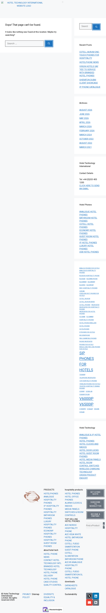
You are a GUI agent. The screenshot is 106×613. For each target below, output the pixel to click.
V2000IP (82, 391)
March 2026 (85, 126)
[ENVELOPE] (89, 602)
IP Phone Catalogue (89, 87)
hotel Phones (84, 326)
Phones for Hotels (86, 344)
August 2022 (85, 143)
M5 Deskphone (84, 335)
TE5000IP (82, 374)
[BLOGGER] (96, 602)
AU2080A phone (91, 279)
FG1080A (82, 317)
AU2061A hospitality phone (89, 276)
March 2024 (85, 135)
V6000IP (86, 398)
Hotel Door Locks (89, 450)
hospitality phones (86, 320)
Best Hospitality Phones (88, 288)
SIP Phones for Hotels (86, 361)
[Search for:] (24, 43)
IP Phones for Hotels (87, 332)
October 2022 (86, 139)
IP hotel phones (88, 242)
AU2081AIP (90, 285)
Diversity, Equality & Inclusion (49, 597)
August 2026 (85, 110)
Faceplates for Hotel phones (87, 312)
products (49, 489)
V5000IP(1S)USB (84, 394)
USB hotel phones (89, 252)
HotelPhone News (89, 62)
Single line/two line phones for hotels (89, 348)
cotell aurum (84, 298)
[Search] (49, 43)
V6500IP (86, 404)
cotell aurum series (87, 302)
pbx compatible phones (87, 338)
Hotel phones (86, 441)
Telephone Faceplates (87, 378)
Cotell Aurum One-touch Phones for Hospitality (89, 55)
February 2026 (86, 130)
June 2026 (84, 114)
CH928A (82, 291)
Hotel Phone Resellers (87, 323)
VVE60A (81, 412)
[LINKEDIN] (96, 596)
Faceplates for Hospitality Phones (89, 308)
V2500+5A (89, 391)
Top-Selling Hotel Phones (72, 520)
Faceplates (95, 305)
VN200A (96, 409)
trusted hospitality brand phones (89, 387)
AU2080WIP (91, 282)
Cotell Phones (84, 305)
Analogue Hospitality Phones (87, 271)
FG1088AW (89, 317)
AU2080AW (82, 282)
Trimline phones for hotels (89, 384)
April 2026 (84, 122)
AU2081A (82, 285)
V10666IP (90, 409)
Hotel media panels (90, 459)
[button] (62, 2)
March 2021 (85, 147)
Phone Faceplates (85, 341)
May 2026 (84, 118)
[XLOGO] (89, 596)
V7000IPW (82, 409)
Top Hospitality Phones (88, 381)
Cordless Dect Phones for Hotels (89, 294)
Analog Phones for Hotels (89, 268)
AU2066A (82, 279)
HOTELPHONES (84, 329)
